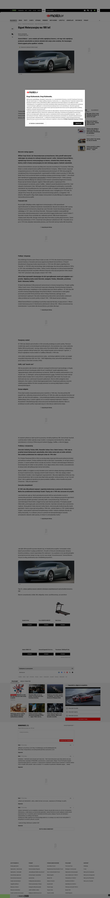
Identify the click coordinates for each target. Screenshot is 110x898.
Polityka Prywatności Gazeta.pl (71, 119)
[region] (55, 108)
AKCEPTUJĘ (78, 123)
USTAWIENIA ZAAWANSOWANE (36, 123)
